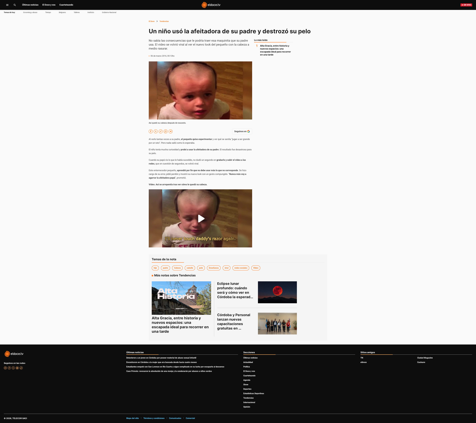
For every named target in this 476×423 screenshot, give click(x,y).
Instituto (91, 12)
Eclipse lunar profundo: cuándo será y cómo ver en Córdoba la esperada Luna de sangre (235, 292)
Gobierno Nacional (109, 12)
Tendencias (164, 21)
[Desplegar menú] (5, 4)
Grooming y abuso (30, 12)
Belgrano (62, 12)
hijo (155, 268)
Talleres (77, 12)
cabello (190, 268)
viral (226, 268)
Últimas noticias (30, 4)
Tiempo (48, 12)
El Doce (152, 21)
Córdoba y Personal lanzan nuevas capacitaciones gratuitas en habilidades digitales (235, 324)
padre (165, 268)
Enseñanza (214, 268)
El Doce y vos (48, 4)
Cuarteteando (66, 4)
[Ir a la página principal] (211, 5)
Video (255, 268)
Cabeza (177, 268)
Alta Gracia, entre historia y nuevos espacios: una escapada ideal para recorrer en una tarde (275, 50)
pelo (201, 268)
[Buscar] (14, 5)
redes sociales (240, 268)
